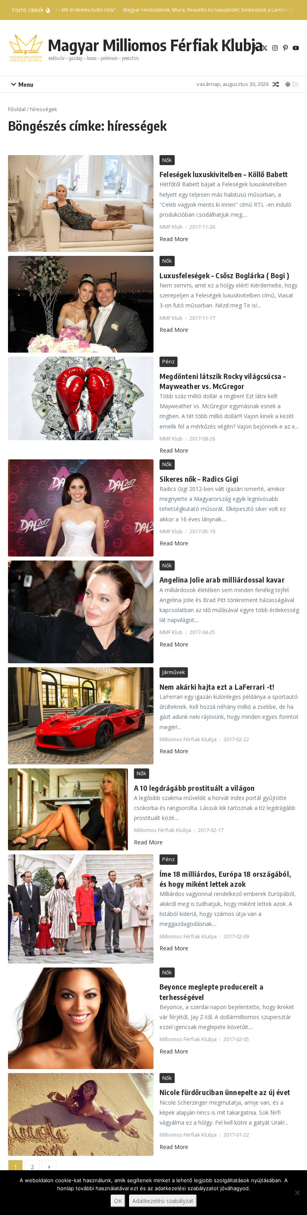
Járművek (173, 672)
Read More (173, 239)
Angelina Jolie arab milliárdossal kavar (222, 579)
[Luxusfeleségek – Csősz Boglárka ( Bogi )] (81, 304)
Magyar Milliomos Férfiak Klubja (155, 45)
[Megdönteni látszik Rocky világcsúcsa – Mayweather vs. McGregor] (81, 398)
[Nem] (297, 1193)
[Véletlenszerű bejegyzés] (276, 84)
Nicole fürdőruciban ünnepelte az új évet (224, 1092)
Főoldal (17, 109)
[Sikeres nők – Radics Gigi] (81, 508)
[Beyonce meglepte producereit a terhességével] (81, 1018)
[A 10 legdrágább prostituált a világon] (68, 809)
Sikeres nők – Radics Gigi (198, 478)
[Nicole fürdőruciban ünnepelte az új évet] (81, 1114)
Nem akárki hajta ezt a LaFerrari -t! (216, 686)
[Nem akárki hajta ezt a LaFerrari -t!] (81, 715)
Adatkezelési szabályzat (162, 1201)
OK (118, 1201)
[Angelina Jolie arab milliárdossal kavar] (81, 612)
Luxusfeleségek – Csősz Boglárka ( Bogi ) (224, 275)
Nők (167, 160)
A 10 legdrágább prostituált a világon (194, 787)
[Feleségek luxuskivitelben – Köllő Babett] (81, 203)
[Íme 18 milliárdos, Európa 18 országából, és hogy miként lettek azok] (81, 909)
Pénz (168, 361)
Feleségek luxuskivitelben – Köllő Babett (223, 174)
